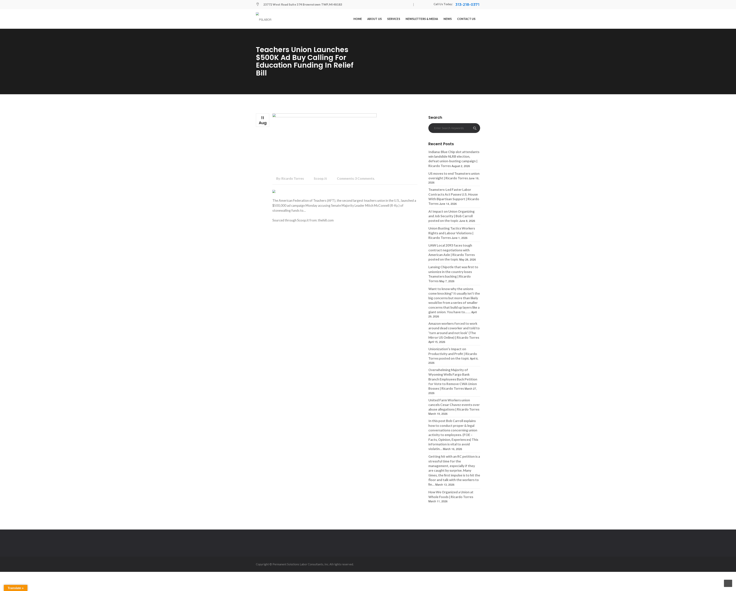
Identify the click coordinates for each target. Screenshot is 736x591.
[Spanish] (427, 4)
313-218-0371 (467, 4)
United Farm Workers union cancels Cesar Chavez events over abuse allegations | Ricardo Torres (454, 404)
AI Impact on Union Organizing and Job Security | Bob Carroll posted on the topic (451, 216)
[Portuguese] (424, 4)
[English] (420, 4)
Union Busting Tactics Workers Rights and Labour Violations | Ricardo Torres (451, 233)
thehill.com (326, 220)
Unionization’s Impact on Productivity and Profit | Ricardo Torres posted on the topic (452, 353)
